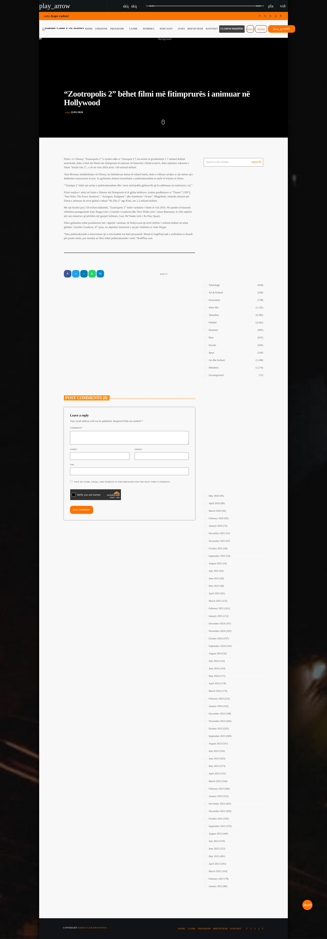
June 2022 (214, 848)
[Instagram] (275, 16)
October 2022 (216, 818)
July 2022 (214, 841)
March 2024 (215, 691)
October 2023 (216, 728)
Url (72, 464)
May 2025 (214, 586)
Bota (211, 337)
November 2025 (217, 541)
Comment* (76, 428)
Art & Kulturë (76, 343)
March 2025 (215, 601)
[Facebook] (280, 16)
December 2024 (217, 623)
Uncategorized (216, 375)
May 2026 (214, 496)
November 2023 (217, 721)
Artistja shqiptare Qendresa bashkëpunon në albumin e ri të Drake (236, 209)
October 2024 (216, 638)
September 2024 (217, 646)
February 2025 (216, 608)
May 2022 (214, 856)
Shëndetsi (214, 367)
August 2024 (215, 653)
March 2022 (215, 871)
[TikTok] (265, 16)
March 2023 (215, 781)
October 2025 (216, 548)
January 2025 (215, 616)
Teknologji (214, 285)
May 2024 (214, 676)
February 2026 (216, 518)
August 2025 (215, 563)
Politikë (213, 322)
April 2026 (214, 503)
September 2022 (217, 826)
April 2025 (214, 593)
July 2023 (214, 751)
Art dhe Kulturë (217, 360)
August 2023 (215, 743)
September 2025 (217, 556)
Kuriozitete (214, 300)
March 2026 (215, 511)
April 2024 (214, 683)
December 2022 (217, 803)
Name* (73, 449)
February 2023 (216, 788)
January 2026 (215, 526)
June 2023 (214, 758)
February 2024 (216, 698)
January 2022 (215, 886)
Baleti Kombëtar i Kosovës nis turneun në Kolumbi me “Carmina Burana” (238, 192)
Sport (211, 352)
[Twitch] (260, 16)
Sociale (212, 345)
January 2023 (215, 796)
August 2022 (215, 833)
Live (281, 29)
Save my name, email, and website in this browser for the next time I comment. (122, 482)
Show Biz (141, 343)
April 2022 (214, 864)
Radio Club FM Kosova (92, 927)
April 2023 (214, 773)
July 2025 (214, 571)
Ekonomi (213, 330)
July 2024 (214, 661)
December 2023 (217, 713)
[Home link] (63, 28)
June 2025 (214, 578)
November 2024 (217, 631)
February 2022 (216, 879)
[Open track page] (142, 6)
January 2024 (215, 706)
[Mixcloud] (270, 16)
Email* (139, 449)
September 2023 (217, 736)
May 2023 (214, 766)
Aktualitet (214, 315)
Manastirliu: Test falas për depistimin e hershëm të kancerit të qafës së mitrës (240, 420)
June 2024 (214, 668)
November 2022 (217, 811)
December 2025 (217, 533)
